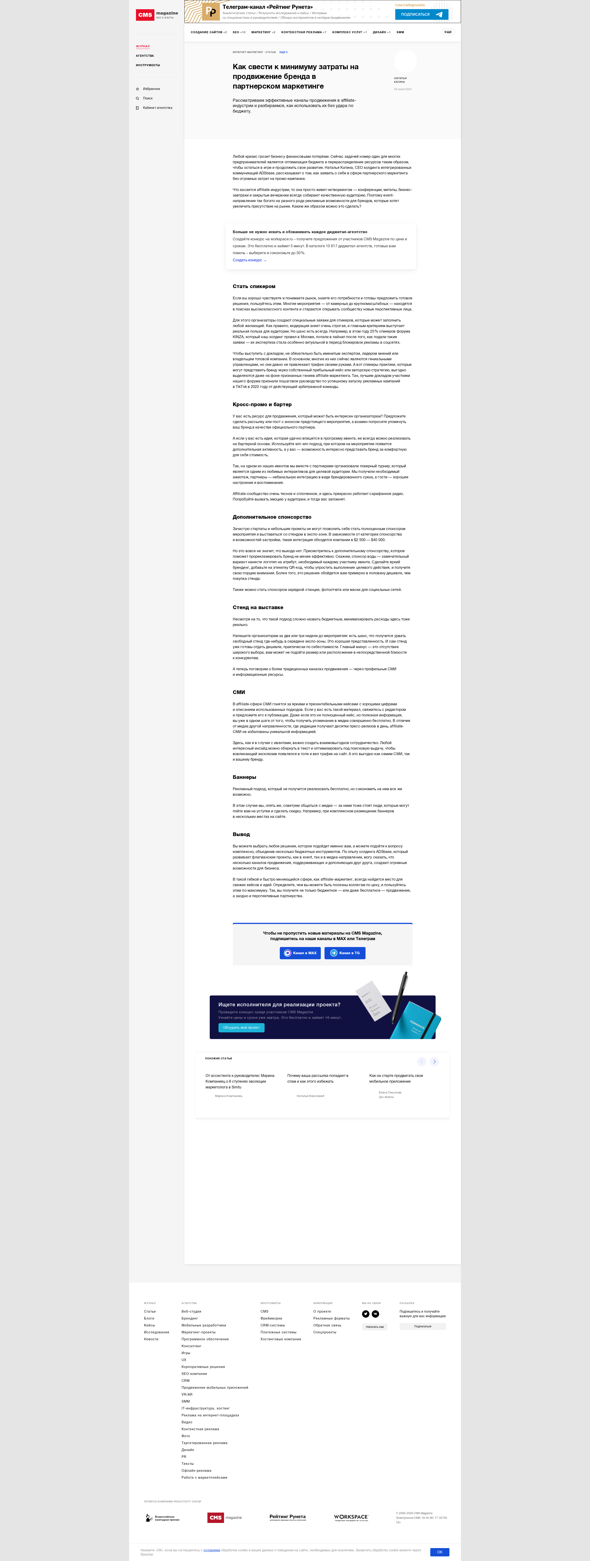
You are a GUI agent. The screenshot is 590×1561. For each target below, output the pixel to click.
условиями (212, 1550)
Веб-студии (191, 1311)
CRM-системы (273, 1325)
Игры (186, 1353)
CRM (186, 1380)
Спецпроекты (324, 1332)
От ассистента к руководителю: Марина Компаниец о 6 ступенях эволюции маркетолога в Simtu (240, 1081)
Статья (271, 52)
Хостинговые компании (281, 1339)
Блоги (149, 1318)
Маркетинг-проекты (199, 1332)
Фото (186, 1436)
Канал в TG (349, 953)
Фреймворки (271, 1318)
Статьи (150, 1311)
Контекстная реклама (200, 1429)
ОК (439, 1552)
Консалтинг (192, 1346)
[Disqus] (323, 1187)
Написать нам (375, 1327)
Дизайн (188, 1450)
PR (184, 1457)
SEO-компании (194, 1374)
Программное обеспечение (205, 1339)
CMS (264, 1311)
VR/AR (187, 1394)
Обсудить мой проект (241, 1028)
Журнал (143, 46)
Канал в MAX (305, 953)
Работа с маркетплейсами (204, 1477)
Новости (151, 1339)
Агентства (145, 55)
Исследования (156, 1332)
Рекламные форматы (331, 1318)
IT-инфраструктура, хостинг (206, 1408)
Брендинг (190, 1318)
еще (448, 32)
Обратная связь (327, 1325)
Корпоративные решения (203, 1367)
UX (184, 1360)
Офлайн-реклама (197, 1470)
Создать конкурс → (250, 260)
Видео (187, 1422)
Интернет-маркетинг (248, 52)
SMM (186, 1401)
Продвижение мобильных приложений (215, 1387)
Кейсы (149, 1325)
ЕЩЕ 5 (284, 52)
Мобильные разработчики (204, 1325)
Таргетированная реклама (205, 1443)
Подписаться (422, 1326)
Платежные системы (279, 1332)
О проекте (322, 1311)
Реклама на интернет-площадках (210, 1415)
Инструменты (148, 65)
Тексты (188, 1464)
